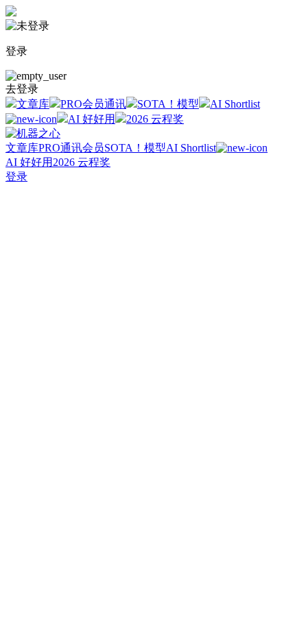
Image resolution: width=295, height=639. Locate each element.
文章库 (32, 104)
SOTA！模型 (168, 104)
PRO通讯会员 (71, 148)
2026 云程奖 (155, 119)
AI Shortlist (191, 148)
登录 (16, 176)
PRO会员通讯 (93, 104)
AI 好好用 (91, 119)
